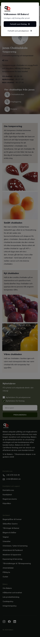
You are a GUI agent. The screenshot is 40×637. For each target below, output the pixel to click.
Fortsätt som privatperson (18, 31)
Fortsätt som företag (18, 24)
